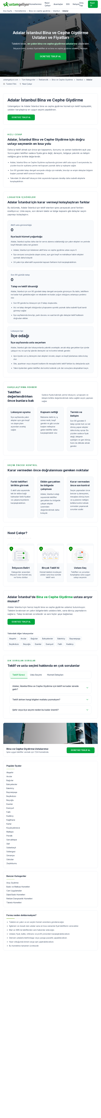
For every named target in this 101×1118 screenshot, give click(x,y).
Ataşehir (12, 638)
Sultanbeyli (11, 847)
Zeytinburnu (11, 863)
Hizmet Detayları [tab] (55, 674)
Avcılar (23, 638)
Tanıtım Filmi (11, 84)
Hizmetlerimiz (35, 4)
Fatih (60, 644)
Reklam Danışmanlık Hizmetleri (19, 898)
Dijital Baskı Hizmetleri (15, 894)
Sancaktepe (11, 840)
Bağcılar (34, 638)
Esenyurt (49, 644)
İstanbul (79, 80)
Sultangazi (10, 851)
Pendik (9, 836)
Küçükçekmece (13, 828)
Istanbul (56, 11)
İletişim (76, 4)
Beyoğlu (27, 644)
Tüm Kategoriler (28, 80)
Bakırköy (61, 638)
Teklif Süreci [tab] (18, 674)
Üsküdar (10, 859)
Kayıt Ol (92, 4)
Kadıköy (70, 644)
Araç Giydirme (12, 883)
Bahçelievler (47, 638)
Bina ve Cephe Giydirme (62, 80)
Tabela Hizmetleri (14, 902)
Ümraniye (10, 855)
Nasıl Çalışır (47, 4)
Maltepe (10, 832)
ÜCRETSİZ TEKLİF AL (50, 56)
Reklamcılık (43, 80)
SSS (68, 4)
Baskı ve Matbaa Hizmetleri (18, 887)
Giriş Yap (81, 4)
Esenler (38, 644)
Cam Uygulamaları (14, 891)
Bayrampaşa (75, 638)
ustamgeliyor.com (10, 80)
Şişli (8, 843)
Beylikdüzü (14, 644)
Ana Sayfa (7, 11)
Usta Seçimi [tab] (36, 674)
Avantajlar (58, 4)
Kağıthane (10, 820)
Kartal (8, 824)
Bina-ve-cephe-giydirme (39, 11)
